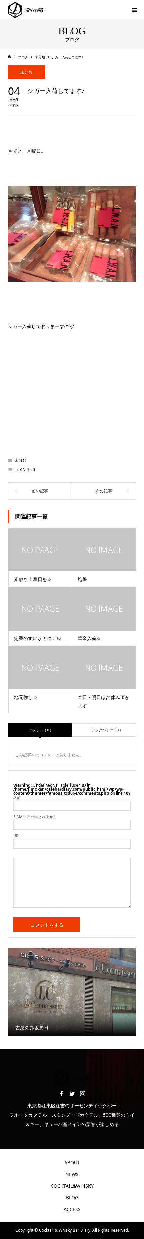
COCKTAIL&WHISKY (72, 1186)
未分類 (26, 72)
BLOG (72, 1197)
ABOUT (72, 1162)
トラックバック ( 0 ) (104, 729)
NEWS (72, 1174)
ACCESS (72, 1209)
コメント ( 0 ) (40, 729)
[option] (72, 992)
